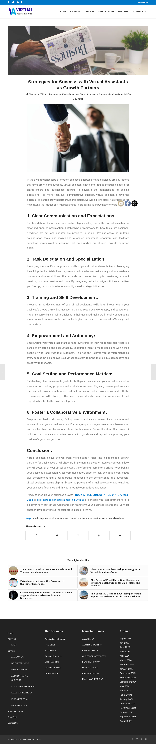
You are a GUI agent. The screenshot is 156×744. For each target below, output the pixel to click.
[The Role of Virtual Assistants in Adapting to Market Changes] (153, 372)
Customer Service (53, 667)
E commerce (50, 650)
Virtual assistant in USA (119, 94)
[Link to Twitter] (13, 2)
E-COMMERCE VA (19, 699)
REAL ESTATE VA (19, 669)
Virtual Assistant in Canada (93, 94)
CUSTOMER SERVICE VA (23, 686)
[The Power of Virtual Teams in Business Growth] (2, 372)
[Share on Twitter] (57, 535)
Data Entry (75, 518)
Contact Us (13, 723)
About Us (12, 639)
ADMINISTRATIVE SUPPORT (19, 678)
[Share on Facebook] (36, 535)
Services (11, 651)
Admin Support (40, 518)
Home (10, 633)
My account (143, 2)
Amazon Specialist (53, 656)
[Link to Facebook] (8, 2)
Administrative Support (55, 639)
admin (80, 99)
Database (87, 518)
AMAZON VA (17, 657)
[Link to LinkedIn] (22, 2)
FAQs (14, 645)
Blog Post (12, 717)
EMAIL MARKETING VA (21, 693)
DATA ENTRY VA (19, 705)
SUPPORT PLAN (15, 711)
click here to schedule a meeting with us (61, 499)
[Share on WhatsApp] (78, 535)
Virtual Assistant (116, 518)
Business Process (58, 518)
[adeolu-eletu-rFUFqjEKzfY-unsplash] (78, 50)
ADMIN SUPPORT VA (92, 645)
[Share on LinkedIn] (99, 535)
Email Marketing (52, 662)
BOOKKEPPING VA (20, 663)
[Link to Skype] (17, 2)
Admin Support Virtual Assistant (64, 94)
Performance (100, 518)
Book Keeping (51, 673)
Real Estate (50, 645)
